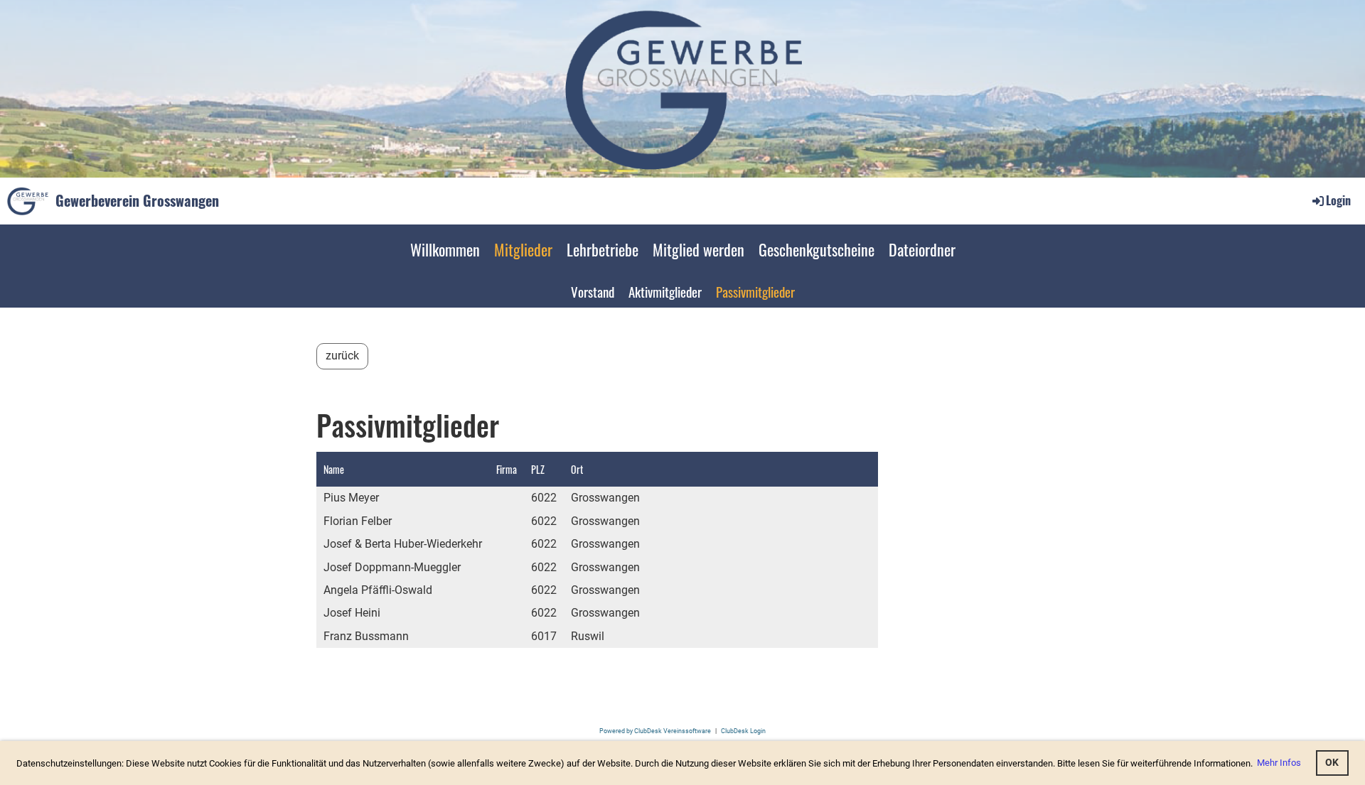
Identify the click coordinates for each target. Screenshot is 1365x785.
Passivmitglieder (755, 291)
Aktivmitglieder (665, 291)
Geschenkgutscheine (816, 249)
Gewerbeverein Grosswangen (137, 200)
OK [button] (1332, 763)
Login (1338, 200)
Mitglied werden (698, 249)
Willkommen (445, 249)
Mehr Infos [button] (1279, 762)
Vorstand (592, 291)
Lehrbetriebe (602, 249)
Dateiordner (922, 249)
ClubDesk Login (743, 731)
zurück (342, 355)
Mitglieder (523, 249)
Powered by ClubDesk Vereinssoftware (655, 731)
